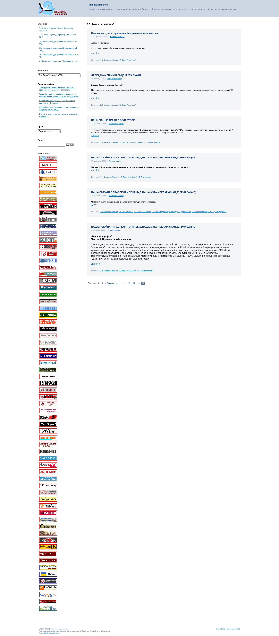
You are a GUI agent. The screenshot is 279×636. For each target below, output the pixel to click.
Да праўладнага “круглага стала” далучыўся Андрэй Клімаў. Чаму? (59, 108)
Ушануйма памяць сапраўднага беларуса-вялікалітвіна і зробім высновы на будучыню (58, 95)
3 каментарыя (114, 230)
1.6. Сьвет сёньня (126, 212)
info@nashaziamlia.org (52, 633)
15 (138, 283)
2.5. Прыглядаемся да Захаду (164, 212)
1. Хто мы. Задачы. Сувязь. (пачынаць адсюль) (56, 29)
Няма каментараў (117, 37)
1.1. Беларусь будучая (109, 177)
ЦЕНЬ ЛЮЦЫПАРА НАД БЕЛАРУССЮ (113, 120)
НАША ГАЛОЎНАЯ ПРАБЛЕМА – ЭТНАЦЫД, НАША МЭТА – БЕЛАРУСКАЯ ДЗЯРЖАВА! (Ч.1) (143, 227)
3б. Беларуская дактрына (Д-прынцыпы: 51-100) (58, 49)
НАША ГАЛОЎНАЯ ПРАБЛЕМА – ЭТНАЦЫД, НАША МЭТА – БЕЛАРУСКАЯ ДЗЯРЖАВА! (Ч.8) (143, 157)
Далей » (95, 53)
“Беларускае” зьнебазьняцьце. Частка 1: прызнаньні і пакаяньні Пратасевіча (57, 88)
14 (134, 283)
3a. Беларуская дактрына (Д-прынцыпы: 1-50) (58, 42)
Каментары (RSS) (233, 629)
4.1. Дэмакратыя (144, 177)
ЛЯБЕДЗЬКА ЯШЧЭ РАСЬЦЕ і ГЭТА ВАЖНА (116, 75)
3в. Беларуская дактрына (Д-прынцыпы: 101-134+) (59, 56)
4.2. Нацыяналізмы (200, 212)
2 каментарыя (115, 161)
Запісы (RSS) (221, 629)
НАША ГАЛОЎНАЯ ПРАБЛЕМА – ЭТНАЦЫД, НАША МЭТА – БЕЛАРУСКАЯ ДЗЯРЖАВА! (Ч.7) (143, 192)
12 (125, 283)
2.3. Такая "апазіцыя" (127, 60)
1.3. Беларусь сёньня (109, 60)
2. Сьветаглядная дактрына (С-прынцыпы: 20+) (57, 36)
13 (129, 283)
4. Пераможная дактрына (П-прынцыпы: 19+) (58, 61)
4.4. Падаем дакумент (217, 212)
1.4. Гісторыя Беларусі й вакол (131, 142)
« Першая (109, 283)
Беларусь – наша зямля (53, 8)
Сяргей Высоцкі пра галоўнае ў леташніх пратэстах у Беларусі (57, 102)
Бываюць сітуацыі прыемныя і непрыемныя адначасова (124, 33)
